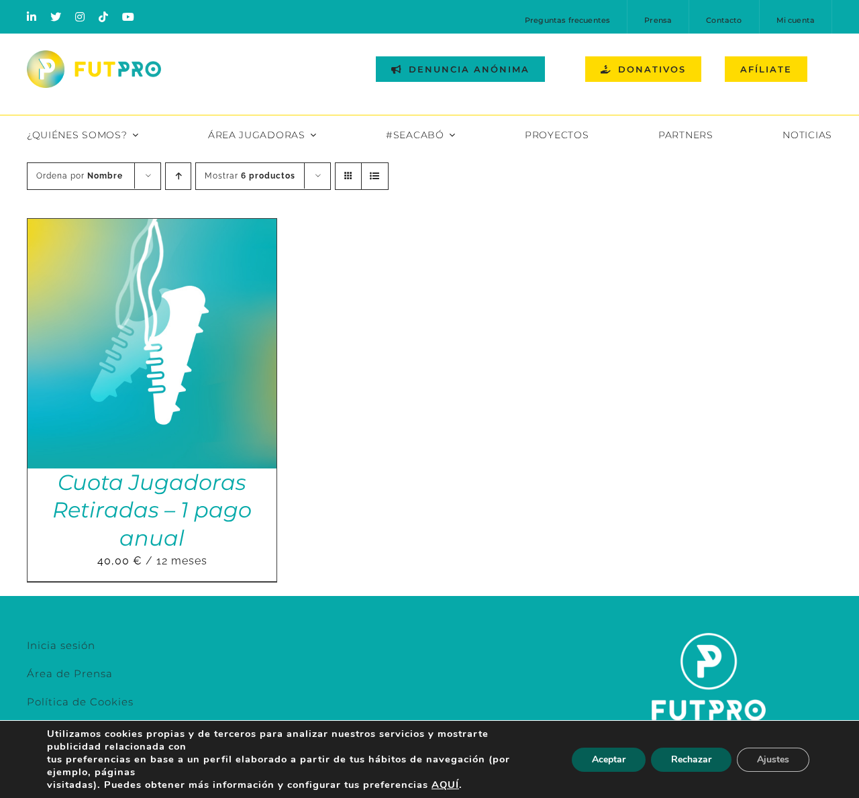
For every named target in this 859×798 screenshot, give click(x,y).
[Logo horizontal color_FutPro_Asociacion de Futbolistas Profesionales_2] (94, 55)
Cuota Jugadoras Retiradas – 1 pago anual (152, 510)
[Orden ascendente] (178, 176)
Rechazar (691, 759)
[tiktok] (104, 16)
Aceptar (608, 759)
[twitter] (56, 16)
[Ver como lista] (375, 176)
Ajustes (773, 759)
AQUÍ (445, 785)
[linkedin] (32, 16)
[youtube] (128, 16)
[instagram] (80, 16)
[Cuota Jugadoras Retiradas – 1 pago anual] (152, 227)
